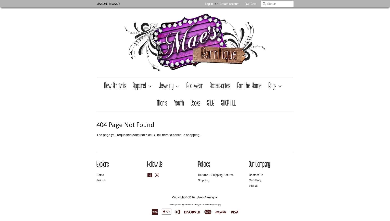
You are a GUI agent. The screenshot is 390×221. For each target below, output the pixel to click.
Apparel (140, 86)
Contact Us (256, 175)
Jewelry (167, 86)
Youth (179, 103)
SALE (210, 103)
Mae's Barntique (206, 197)
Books (195, 103)
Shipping (203, 180)
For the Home (249, 86)
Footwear (195, 86)
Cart (253, 4)
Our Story (255, 180)
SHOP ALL (228, 103)
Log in (209, 4)
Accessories (220, 86)
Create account (229, 4)
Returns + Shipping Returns (216, 175)
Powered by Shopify (212, 204)
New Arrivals (115, 86)
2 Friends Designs (192, 204)
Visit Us (253, 186)
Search (101, 180)
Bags (273, 86)
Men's (162, 103)
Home (100, 175)
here (165, 134)
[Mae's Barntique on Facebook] (149, 176)
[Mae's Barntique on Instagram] (157, 176)
